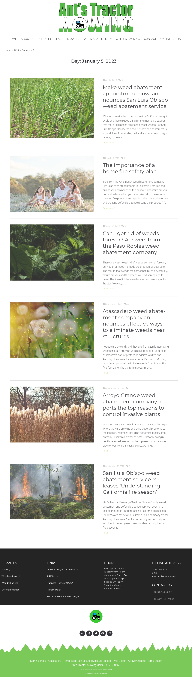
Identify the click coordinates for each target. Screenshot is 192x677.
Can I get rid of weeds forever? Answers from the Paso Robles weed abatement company (131, 242)
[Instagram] (109, 633)
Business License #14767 (60, 583)
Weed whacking (10, 583)
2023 (16, 50)
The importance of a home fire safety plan (130, 167)
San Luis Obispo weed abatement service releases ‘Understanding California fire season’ (131, 482)
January (26, 50)
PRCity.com (53, 576)
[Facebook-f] (89, 633)
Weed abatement (11, 576)
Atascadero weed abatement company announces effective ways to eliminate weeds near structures (134, 323)
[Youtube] (103, 633)
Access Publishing (107, 669)
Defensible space (11, 589)
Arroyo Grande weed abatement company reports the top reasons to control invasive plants (134, 404)
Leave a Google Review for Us (62, 569)
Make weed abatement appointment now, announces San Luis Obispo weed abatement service (135, 96)
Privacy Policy (54, 589)
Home (7, 50)
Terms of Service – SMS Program (64, 596)
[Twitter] (96, 633)
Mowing (6, 569)
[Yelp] (82, 633)
